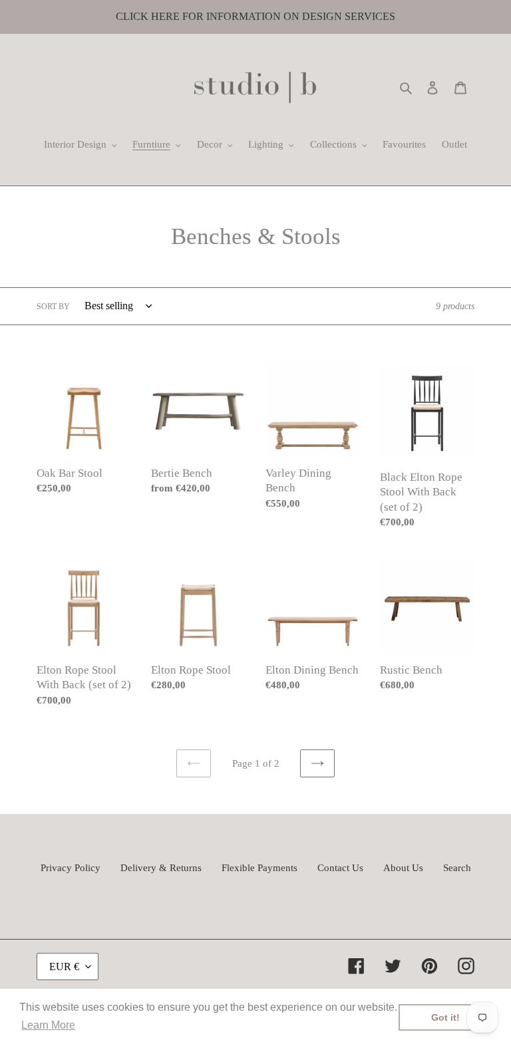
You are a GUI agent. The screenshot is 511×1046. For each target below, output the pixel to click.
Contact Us (340, 867)
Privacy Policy (70, 867)
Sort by (53, 306)
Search (457, 867)
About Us (403, 867)
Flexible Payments (259, 867)
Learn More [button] (48, 1025)
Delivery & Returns (161, 867)
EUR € (64, 966)
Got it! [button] (445, 1017)
